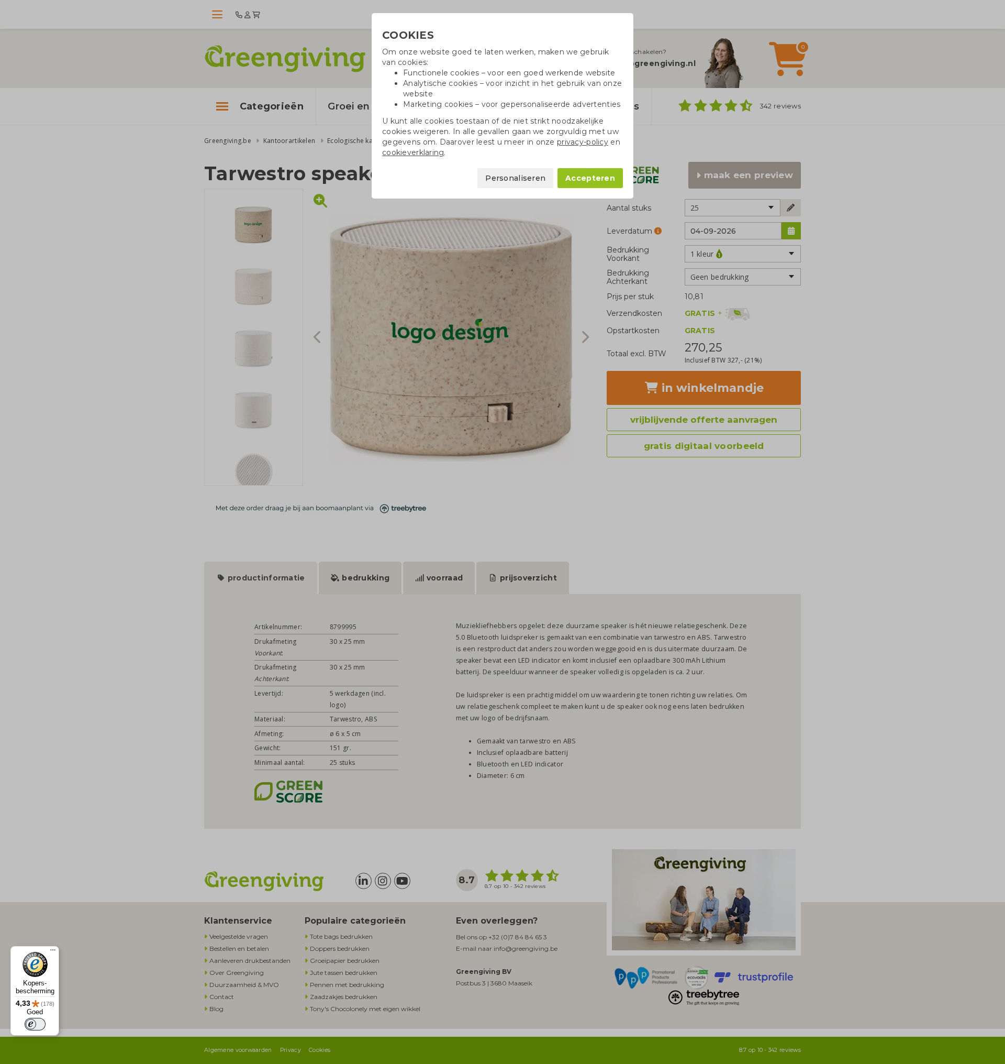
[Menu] (53, 952)
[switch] (35, 1024)
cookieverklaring (413, 152)
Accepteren (590, 178)
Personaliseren (515, 178)
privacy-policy (582, 142)
